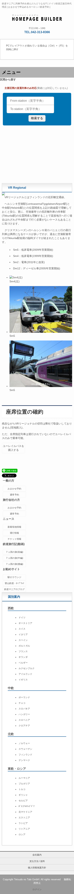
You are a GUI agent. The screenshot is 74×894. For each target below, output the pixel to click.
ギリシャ (23, 795)
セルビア (23, 800)
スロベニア (24, 720)
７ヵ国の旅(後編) (14, 564)
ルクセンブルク (27, 668)
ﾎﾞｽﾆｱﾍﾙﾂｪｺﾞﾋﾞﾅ (27, 806)
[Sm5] (40, 331)
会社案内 (37, 855)
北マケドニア (25, 812)
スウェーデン (25, 749)
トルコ (22, 789)
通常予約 (14, 494)
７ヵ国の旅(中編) (14, 558)
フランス (23, 651)
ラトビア (23, 823)
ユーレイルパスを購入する (13, 447)
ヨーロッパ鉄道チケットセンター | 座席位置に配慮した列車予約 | (37, 17)
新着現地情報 (14, 527)
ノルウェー (24, 743)
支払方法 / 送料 (37, 861)
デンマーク (24, 760)
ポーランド (24, 697)
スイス (22, 629)
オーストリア (25, 623)
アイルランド (25, 674)
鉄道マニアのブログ (14, 589)
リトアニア (24, 829)
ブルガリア (24, 783)
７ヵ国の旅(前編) (14, 552)
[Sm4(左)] (16, 277)
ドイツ (22, 617)
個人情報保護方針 (37, 867)
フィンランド (25, 754)
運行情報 (14, 533)
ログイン (37, 889)
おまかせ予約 (14, 488)
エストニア (24, 817)
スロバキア (24, 708)
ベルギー (23, 662)
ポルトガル (24, 645)
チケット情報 (14, 539)
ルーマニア (24, 778)
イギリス (23, 679)
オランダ (23, 657)
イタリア (23, 634)
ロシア (22, 834)
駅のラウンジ (14, 577)
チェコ (22, 703)
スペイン (23, 640)
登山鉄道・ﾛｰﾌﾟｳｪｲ (14, 583)
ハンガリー (24, 714)
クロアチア (24, 725)
